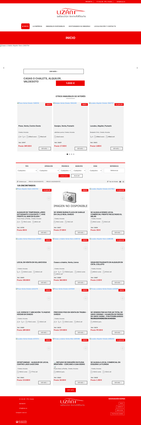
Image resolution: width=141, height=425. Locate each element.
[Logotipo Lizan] (68, 12)
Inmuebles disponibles (55, 26)
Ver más (44, 148)
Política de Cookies (117, 413)
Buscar (77, 176)
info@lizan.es (23, 408)
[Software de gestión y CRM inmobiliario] (21, 421)
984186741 (22, 403)
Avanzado (64, 176)
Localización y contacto (105, 26)
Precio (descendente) (36, 181)
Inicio (26, 26)
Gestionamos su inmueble (79, 26)
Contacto (120, 406)
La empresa (37, 26)
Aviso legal (120, 410)
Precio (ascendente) (53, 181)
